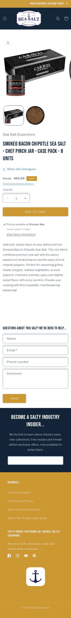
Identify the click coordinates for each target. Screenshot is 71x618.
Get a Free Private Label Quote (27, 518)
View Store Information (21, 234)
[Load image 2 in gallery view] (35, 115)
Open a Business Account (24, 509)
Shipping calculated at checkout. (18, 184)
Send (14, 398)
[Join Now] (59, 460)
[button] (5, 18)
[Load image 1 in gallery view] (14, 115)
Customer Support (19, 492)
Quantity (7, 189)
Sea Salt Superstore (40, 608)
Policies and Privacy (20, 501)
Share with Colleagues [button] (21, 169)
